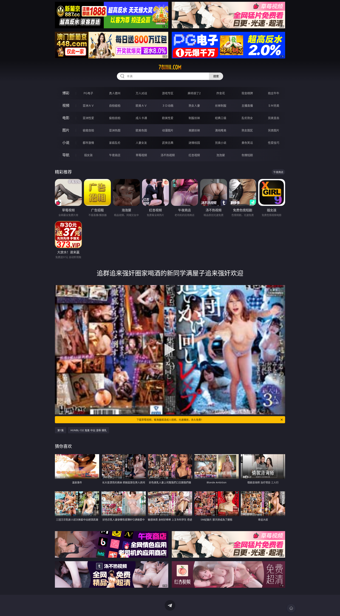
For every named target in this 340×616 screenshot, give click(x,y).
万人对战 (141, 93)
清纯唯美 (220, 130)
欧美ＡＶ (141, 106)
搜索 (216, 76)
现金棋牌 (247, 93)
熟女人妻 (194, 106)
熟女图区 (247, 130)
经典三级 (220, 118)
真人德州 (114, 93)
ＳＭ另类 (273, 106)
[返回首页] (291, 608)
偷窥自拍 (88, 130)
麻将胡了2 (194, 93)
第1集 (60, 430)
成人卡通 (141, 118)
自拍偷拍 (114, 106)
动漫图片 (167, 130)
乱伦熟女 (247, 118)
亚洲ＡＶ (88, 106)
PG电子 (88, 93)
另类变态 (273, 118)
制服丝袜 (194, 118)
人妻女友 (141, 143)
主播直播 (247, 106)
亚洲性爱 (88, 118)
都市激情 (88, 143)
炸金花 (220, 93)
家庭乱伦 (114, 143)
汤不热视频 (168, 155)
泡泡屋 (220, 155)
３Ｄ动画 (167, 106)
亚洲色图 (114, 130)
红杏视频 (194, 155)
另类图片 (273, 130)
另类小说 (220, 143)
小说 (65, 142)
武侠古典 (167, 143)
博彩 (65, 93)
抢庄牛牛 (273, 93)
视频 (65, 105)
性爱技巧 (273, 143)
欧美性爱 (167, 118)
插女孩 (88, 155)
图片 (65, 130)
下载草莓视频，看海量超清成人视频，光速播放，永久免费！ (170, 419)
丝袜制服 (220, 106)
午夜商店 (114, 155)
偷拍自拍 (114, 118)
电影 (65, 117)
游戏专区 (167, 93)
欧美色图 (141, 130)
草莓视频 (141, 155)
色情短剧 (247, 155)
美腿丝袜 (194, 130)
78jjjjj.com (170, 67)
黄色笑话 (247, 143)
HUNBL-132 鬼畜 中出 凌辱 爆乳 (88, 430)
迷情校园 (194, 143)
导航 (65, 155)
